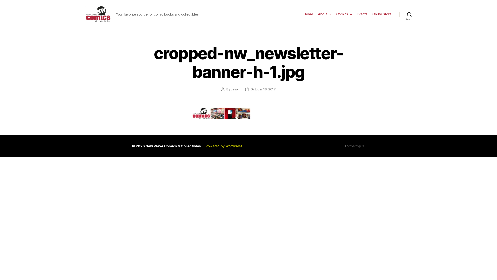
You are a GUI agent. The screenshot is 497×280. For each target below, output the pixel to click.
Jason (235, 89)
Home (308, 14)
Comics (342, 14)
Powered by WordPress (223, 146)
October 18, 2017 (263, 89)
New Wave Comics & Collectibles (173, 146)
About (323, 14)
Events (362, 14)
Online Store (382, 14)
